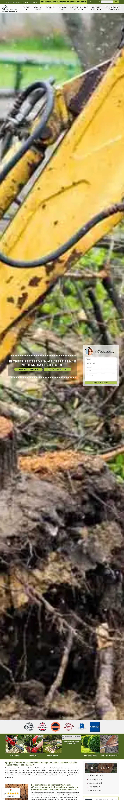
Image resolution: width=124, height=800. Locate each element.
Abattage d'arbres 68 (96, 8)
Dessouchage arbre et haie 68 (78, 8)
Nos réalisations (28, 369)
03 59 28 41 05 (13, 2)
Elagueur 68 (26, 8)
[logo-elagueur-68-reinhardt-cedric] (9, 8)
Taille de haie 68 (38, 8)
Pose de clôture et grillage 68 (113, 8)
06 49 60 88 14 (30, 2)
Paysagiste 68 (50, 8)
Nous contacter (57, 369)
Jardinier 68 (62, 8)
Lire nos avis (11, 796)
